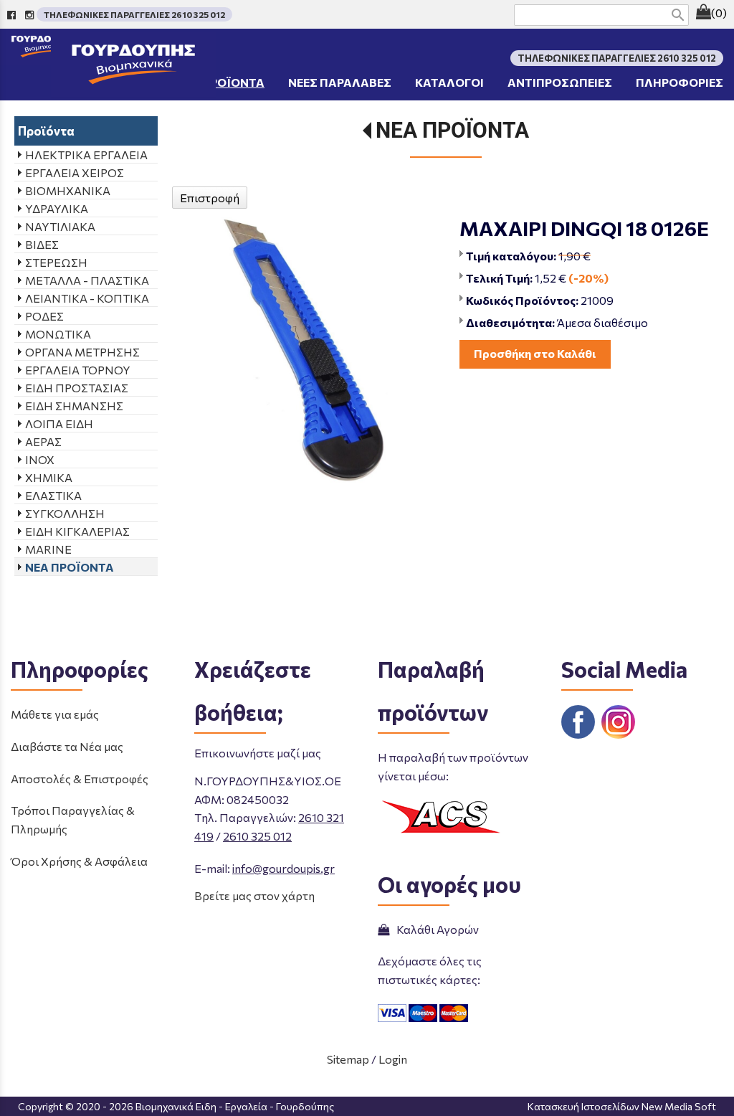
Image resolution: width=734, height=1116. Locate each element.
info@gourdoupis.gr (283, 868)
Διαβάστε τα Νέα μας (67, 746)
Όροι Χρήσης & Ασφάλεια (79, 861)
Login (392, 1059)
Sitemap (348, 1059)
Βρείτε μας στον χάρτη (254, 895)
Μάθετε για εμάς (55, 714)
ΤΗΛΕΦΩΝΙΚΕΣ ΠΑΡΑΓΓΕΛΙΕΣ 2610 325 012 (134, 14)
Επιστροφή (209, 197)
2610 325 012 (257, 836)
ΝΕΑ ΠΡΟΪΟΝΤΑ (452, 130)
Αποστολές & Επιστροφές (79, 778)
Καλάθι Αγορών (435, 929)
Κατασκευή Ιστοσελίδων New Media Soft (622, 1106)
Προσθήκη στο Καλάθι (535, 353)
